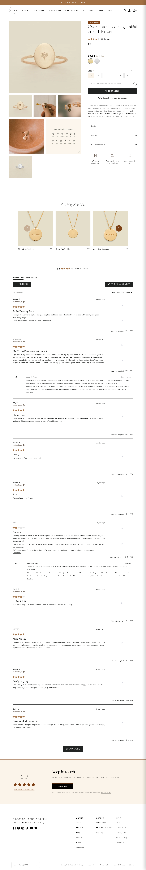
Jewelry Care (121, 833)
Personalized (55, 10)
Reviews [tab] (18, 278)
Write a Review (122, 285)
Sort (114, 292)
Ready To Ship (71, 10)
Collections (87, 10)
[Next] (119, 228)
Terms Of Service (119, 865)
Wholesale (80, 848)
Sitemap (132, 865)
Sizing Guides (121, 827)
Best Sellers (39, 10)
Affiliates (79, 838)
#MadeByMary (121, 838)
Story (111, 10)
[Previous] (27, 228)
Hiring (78, 843)
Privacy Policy (104, 865)
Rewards (100, 10)
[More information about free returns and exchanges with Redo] (135, 83)
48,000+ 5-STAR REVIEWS (24, 790)
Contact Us (120, 843)
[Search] (125, 10)
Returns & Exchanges (104, 827)
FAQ (118, 822)
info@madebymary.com (69, 573)
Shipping (99, 833)
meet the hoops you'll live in (73, 2)
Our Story (79, 822)
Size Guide (134, 71)
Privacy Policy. (106, 793)
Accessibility (91, 865)
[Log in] (129, 10)
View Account (101, 822)
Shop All (26, 10)
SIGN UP (62, 786)
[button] (121, 305)
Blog (78, 833)
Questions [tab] (31, 278)
